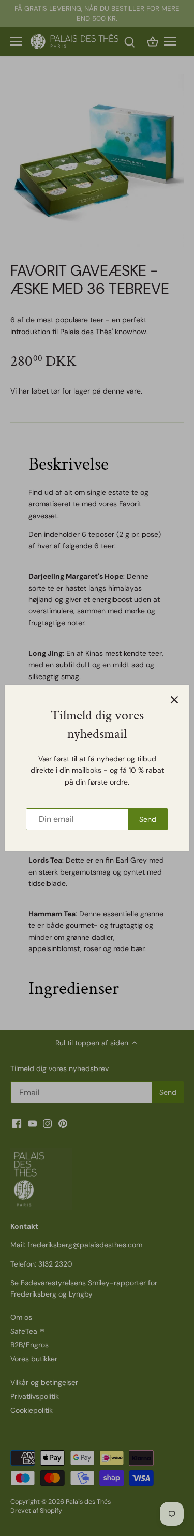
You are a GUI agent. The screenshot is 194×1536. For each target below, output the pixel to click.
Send (147, 819)
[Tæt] (174, 699)
